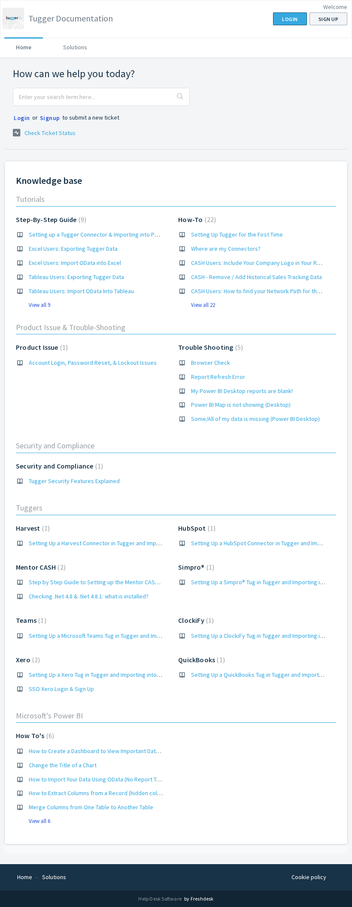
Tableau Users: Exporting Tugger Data (76, 277)
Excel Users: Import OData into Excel (75, 263)
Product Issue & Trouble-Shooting (70, 327)
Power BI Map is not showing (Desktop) (241, 404)
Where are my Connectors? (226, 248)
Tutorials (30, 199)
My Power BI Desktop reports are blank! (242, 391)
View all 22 (203, 305)
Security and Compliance (55, 445)
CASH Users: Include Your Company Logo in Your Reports (262, 263)
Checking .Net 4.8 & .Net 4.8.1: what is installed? (89, 596)
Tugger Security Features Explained (74, 481)
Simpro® (195, 567)
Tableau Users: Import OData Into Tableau (81, 291)
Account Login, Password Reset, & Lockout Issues (93, 362)
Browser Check (210, 362)
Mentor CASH (40, 567)
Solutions (75, 47)
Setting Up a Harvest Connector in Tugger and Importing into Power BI (118, 543)
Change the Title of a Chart (63, 765)
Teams (30, 620)
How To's (34, 735)
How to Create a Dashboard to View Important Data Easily (102, 751)
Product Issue (41, 347)
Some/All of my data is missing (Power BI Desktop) (255, 419)
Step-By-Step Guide (50, 219)
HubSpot (195, 528)
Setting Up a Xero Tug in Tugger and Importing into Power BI (105, 675)
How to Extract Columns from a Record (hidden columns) (101, 793)
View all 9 (39, 305)
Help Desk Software (160, 898)
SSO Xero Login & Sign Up (61, 689)
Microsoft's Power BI (49, 716)
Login (22, 118)
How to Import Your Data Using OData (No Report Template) (104, 779)
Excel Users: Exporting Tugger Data (73, 248)
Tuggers (29, 508)
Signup (50, 118)
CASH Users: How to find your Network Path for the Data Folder (271, 291)
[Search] (180, 96)
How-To (196, 219)
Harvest (32, 528)
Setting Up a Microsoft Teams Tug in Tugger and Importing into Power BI (120, 636)
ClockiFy (195, 620)
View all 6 (39, 821)
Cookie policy (308, 877)
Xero (27, 659)
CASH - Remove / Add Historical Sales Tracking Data (256, 277)
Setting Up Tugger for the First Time (237, 234)
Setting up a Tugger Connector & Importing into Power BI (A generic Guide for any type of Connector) (158, 234)
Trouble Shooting (209, 347)
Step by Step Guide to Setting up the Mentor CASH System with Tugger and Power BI (137, 582)
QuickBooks (200, 659)
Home (23, 47)
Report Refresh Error (218, 377)
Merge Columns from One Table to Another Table (91, 807)
